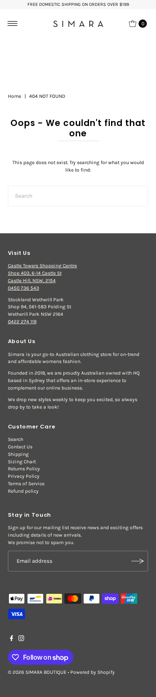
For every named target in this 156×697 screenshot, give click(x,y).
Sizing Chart (22, 462)
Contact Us (20, 447)
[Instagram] (21, 639)
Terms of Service (26, 483)
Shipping (18, 454)
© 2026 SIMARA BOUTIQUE (37, 672)
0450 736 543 (23, 288)
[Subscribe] (137, 561)
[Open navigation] (12, 23)
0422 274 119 (22, 321)
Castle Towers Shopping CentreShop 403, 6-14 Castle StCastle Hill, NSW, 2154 (42, 273)
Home (14, 96)
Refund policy (23, 491)
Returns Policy (24, 469)
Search (15, 439)
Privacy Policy (24, 476)
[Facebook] (11, 639)
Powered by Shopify (92, 672)
